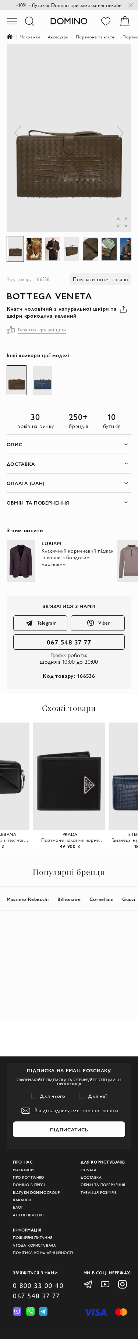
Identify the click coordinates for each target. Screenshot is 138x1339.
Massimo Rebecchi (28, 899)
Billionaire (69, 899)
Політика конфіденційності (43, 1253)
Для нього (53, 1096)
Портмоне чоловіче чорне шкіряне (70, 840)
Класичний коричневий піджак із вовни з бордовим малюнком (77, 558)
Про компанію (28, 1177)
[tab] (69, 444)
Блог (18, 1207)
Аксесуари (58, 36)
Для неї (97, 1096)
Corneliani (101, 899)
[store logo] (69, 21)
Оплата (88, 1170)
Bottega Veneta (49, 295)
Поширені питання (32, 1238)
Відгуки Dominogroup (36, 1193)
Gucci (128, 899)
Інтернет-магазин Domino (13, 37)
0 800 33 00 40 (38, 1285)
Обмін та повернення (103, 1185)
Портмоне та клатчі (96, 36)
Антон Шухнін (28, 1215)
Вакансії (22, 1200)
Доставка (91, 1177)
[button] (116, 59)
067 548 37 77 (69, 642)
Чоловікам (30, 36)
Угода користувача (34, 1245)
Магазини (23, 1170)
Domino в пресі (29, 1185)
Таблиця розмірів (99, 1193)
